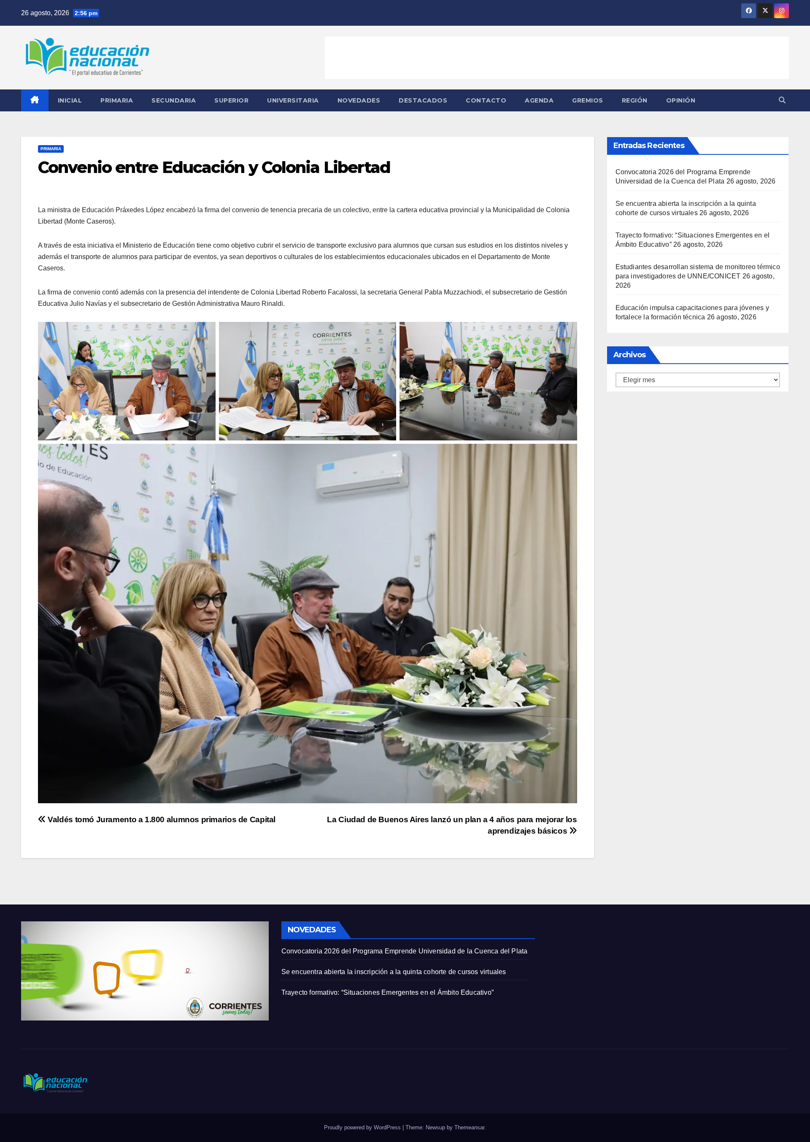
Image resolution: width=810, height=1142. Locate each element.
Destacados (423, 100)
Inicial (70, 100)
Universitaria (293, 100)
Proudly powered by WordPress (363, 1127)
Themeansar (469, 1127)
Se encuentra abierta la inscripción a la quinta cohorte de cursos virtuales (393, 971)
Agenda (539, 100)
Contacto (486, 100)
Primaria (116, 100)
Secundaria (173, 100)
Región (635, 100)
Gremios (587, 100)
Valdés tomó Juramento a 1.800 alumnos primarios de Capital (160, 819)
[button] (782, 100)
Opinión (681, 100)
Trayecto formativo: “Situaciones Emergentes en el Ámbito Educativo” (387, 992)
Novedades (359, 100)
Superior (231, 100)
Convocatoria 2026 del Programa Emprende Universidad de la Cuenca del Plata (404, 951)
